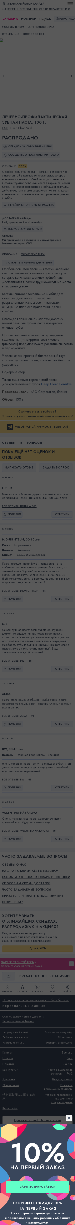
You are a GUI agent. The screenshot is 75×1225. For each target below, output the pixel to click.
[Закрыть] (37, 562)
